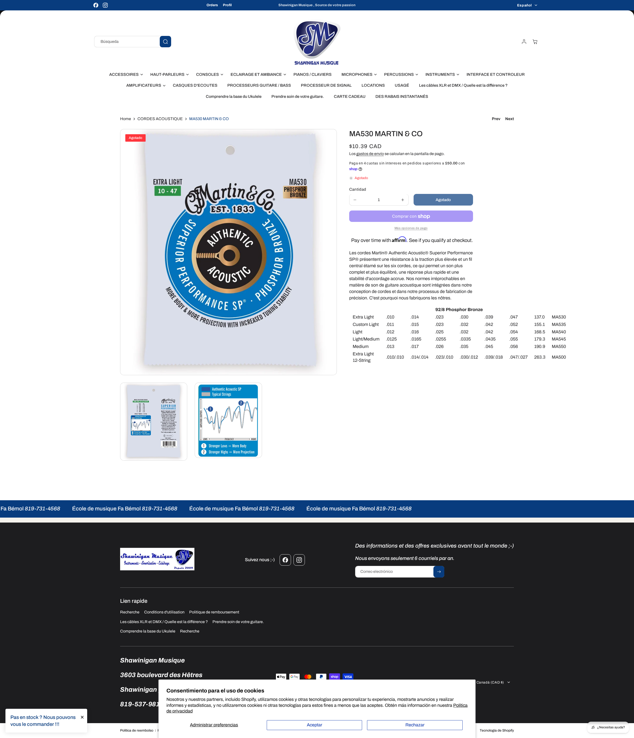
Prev (496, 119)
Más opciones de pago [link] (411, 228)
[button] (124, 74)
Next (509, 119)
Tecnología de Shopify (497, 730)
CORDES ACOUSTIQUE (160, 119)
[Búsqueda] (165, 41)
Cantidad (357, 189)
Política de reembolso (136, 730)
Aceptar (314, 724)
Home (125, 119)
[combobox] (132, 41)
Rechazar (414, 724)
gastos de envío (370, 154)
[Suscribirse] (438, 572)
